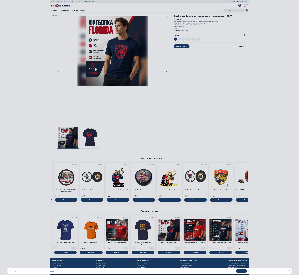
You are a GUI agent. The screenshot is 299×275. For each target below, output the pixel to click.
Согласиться (241, 271)
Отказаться (253, 271)
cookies (52, 271)
